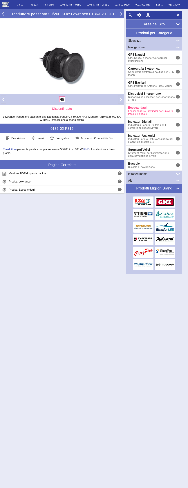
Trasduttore (10, 149)
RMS (86, 149)
